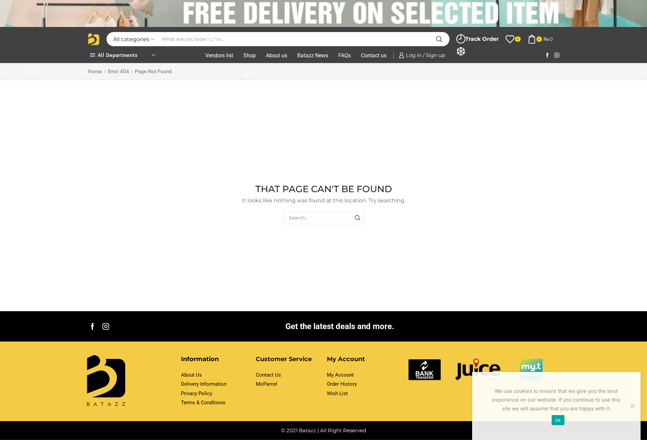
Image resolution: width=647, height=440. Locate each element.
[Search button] (439, 39)
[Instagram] (556, 55)
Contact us (374, 55)
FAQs (344, 55)
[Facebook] (547, 55)
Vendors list (219, 55)
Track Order (482, 39)
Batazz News (312, 55)
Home (95, 71)
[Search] (357, 218)
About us (276, 55)
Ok (558, 420)
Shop (249, 55)
